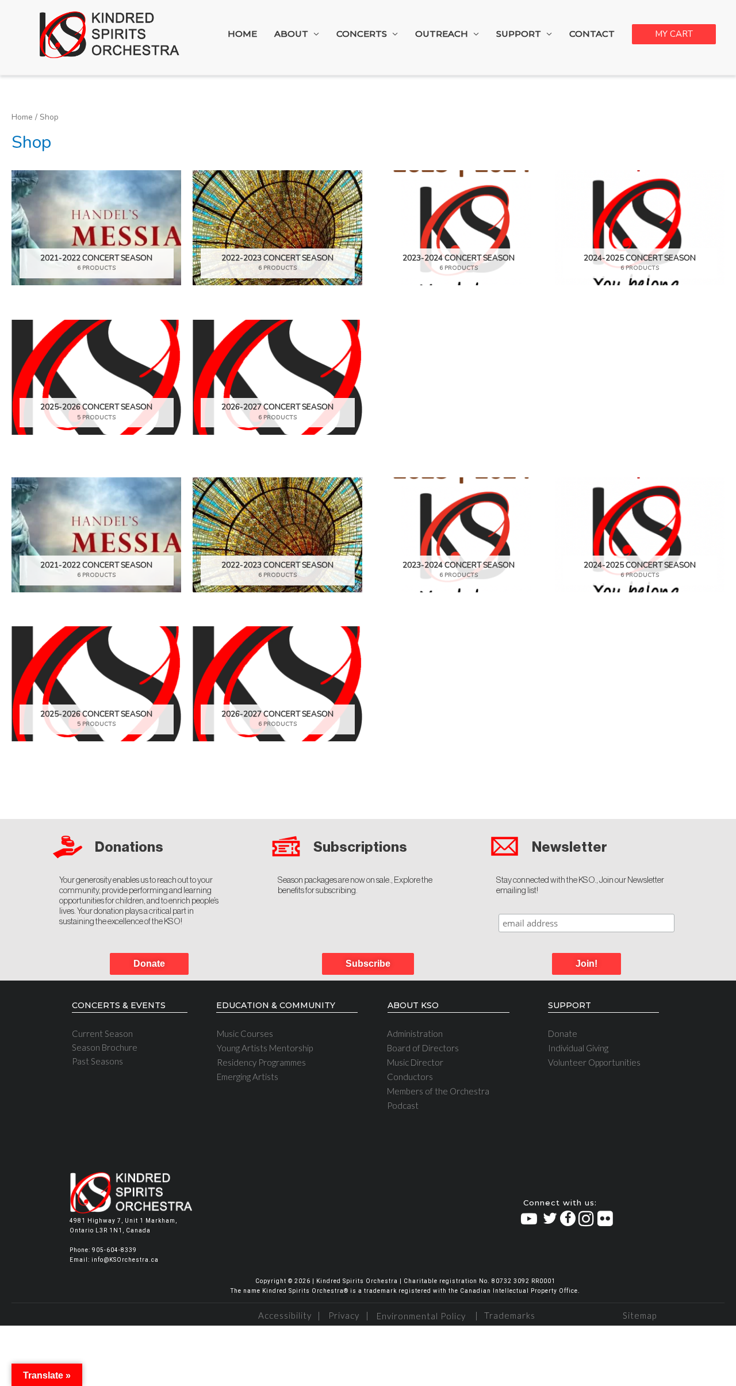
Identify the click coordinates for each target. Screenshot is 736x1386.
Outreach (441, 33)
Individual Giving (578, 1048)
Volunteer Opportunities (594, 1062)
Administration (415, 1033)
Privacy (343, 1315)
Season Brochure (104, 1047)
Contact (592, 33)
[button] (586, 964)
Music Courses (245, 1033)
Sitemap (640, 1315)
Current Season (102, 1033)
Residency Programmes (261, 1062)
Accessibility (285, 1315)
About (291, 33)
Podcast (403, 1105)
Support (518, 33)
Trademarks (508, 1315)
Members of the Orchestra (438, 1091)
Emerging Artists (247, 1076)
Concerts (361, 33)
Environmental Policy (421, 1316)
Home (242, 33)
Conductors (410, 1076)
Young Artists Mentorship (265, 1048)
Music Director (415, 1062)
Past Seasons (97, 1061)
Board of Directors (423, 1048)
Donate (562, 1033)
